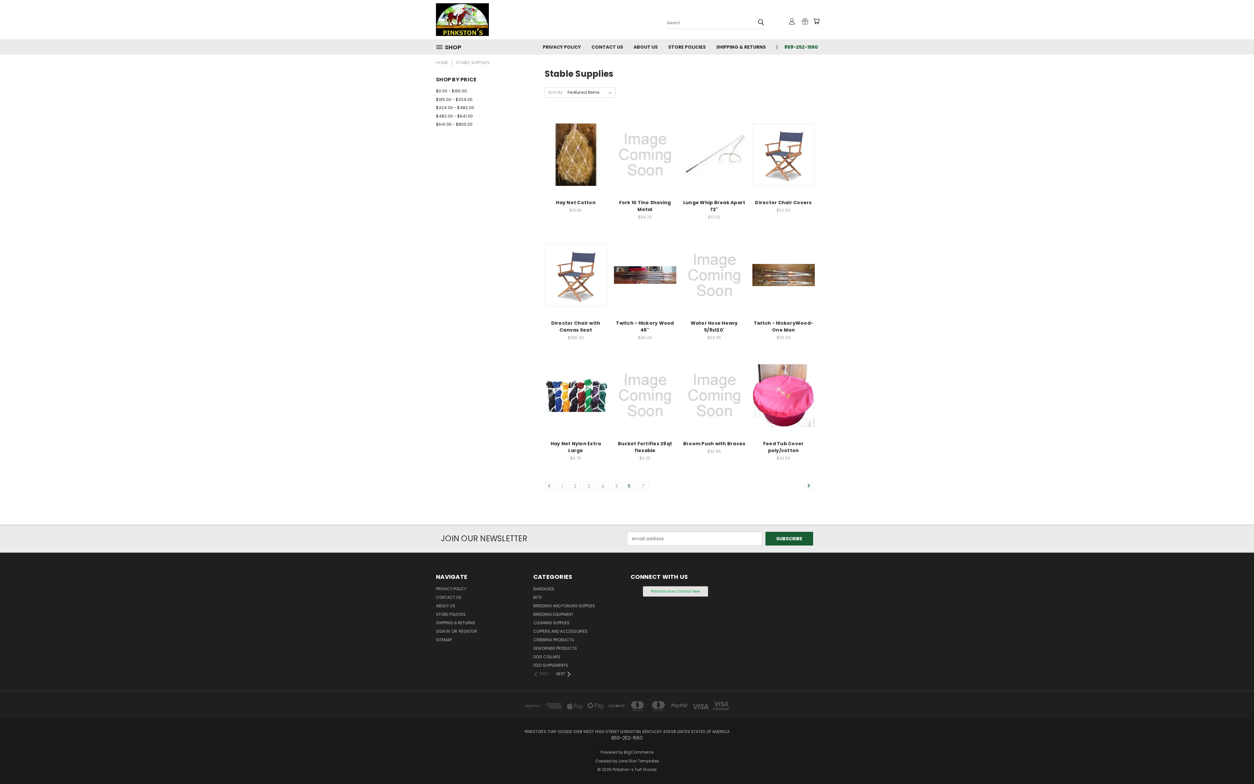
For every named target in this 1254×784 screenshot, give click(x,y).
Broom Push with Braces (714, 443)
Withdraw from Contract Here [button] (675, 591)
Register (468, 631)
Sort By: (556, 92)
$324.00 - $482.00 (455, 108)
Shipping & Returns (741, 47)
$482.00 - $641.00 (454, 116)
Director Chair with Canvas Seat (576, 326)
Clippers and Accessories (560, 631)
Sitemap (444, 640)
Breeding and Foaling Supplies (564, 606)
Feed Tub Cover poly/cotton (783, 447)
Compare (573, 154)
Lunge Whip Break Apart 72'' (714, 206)
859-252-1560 (801, 47)
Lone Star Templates (639, 761)
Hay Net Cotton (576, 202)
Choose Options (575, 166)
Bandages (543, 589)
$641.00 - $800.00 (454, 124)
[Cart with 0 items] (816, 21)
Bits (537, 597)
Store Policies (687, 47)
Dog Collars (546, 657)
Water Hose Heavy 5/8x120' (714, 326)
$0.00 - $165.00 (451, 91)
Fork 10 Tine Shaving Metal (645, 206)
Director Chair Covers (783, 202)
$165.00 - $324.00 (454, 99)
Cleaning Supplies (551, 623)
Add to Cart (645, 166)
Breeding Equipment (553, 614)
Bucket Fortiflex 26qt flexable (645, 447)
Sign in (443, 631)
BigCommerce (638, 752)
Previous (1237, 764)
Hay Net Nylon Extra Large (576, 447)
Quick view (575, 141)
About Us (646, 47)
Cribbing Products (553, 640)
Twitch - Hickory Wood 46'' (645, 326)
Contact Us (607, 47)
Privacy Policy (562, 47)
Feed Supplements (550, 665)
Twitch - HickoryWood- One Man (783, 326)
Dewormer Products (555, 648)
